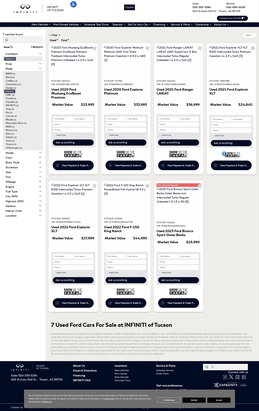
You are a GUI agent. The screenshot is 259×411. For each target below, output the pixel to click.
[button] (73, 4)
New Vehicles (122, 370)
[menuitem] (23, 59)
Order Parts (162, 373)
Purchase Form (122, 380)
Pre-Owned (121, 373)
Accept (219, 400)
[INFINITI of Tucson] (39, 8)
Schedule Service (165, 370)
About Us (79, 365)
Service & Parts (165, 365)
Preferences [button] (47, 402)
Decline (194, 400)
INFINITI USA (81, 380)
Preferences (169, 400)
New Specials (122, 377)
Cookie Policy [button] (109, 399)
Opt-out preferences (169, 385)
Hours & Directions (85, 370)
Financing (79, 375)
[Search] (6, 40)
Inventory (121, 365)
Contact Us (17, 407)
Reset (7, 47)
